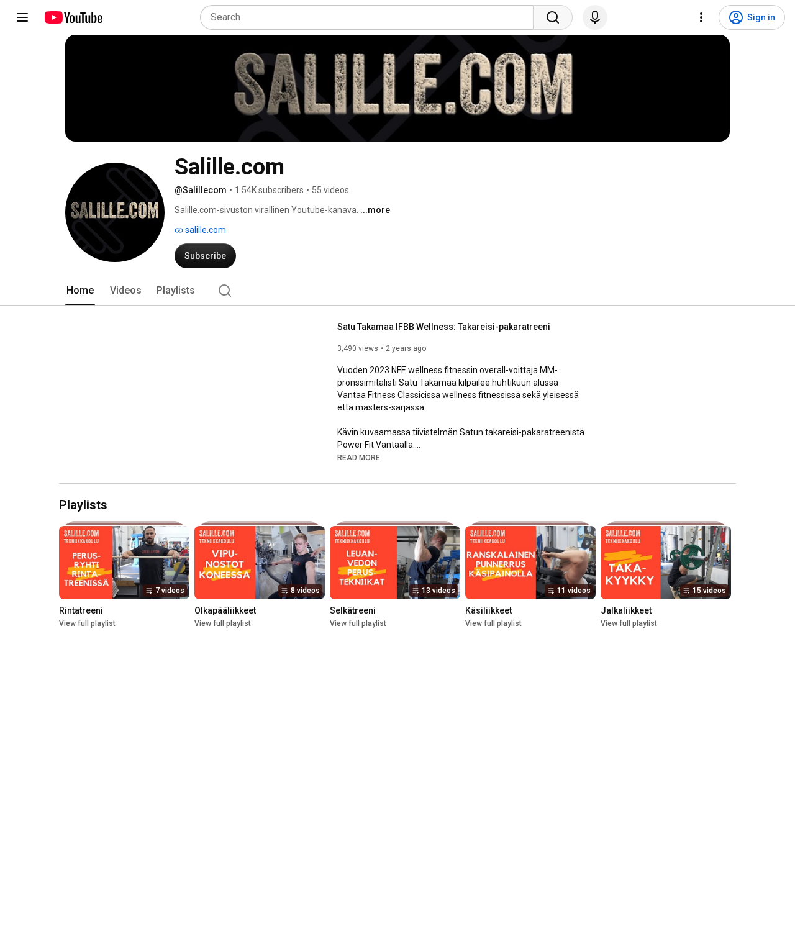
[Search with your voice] (595, 17)
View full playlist (87, 624)
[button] (358, 457)
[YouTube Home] (73, 17)
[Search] (553, 17)
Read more (358, 457)
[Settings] (701, 17)
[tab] (80, 291)
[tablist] (397, 291)
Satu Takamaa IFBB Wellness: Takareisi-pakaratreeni (443, 327)
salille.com (204, 230)
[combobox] (370, 17)
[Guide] (22, 17)
